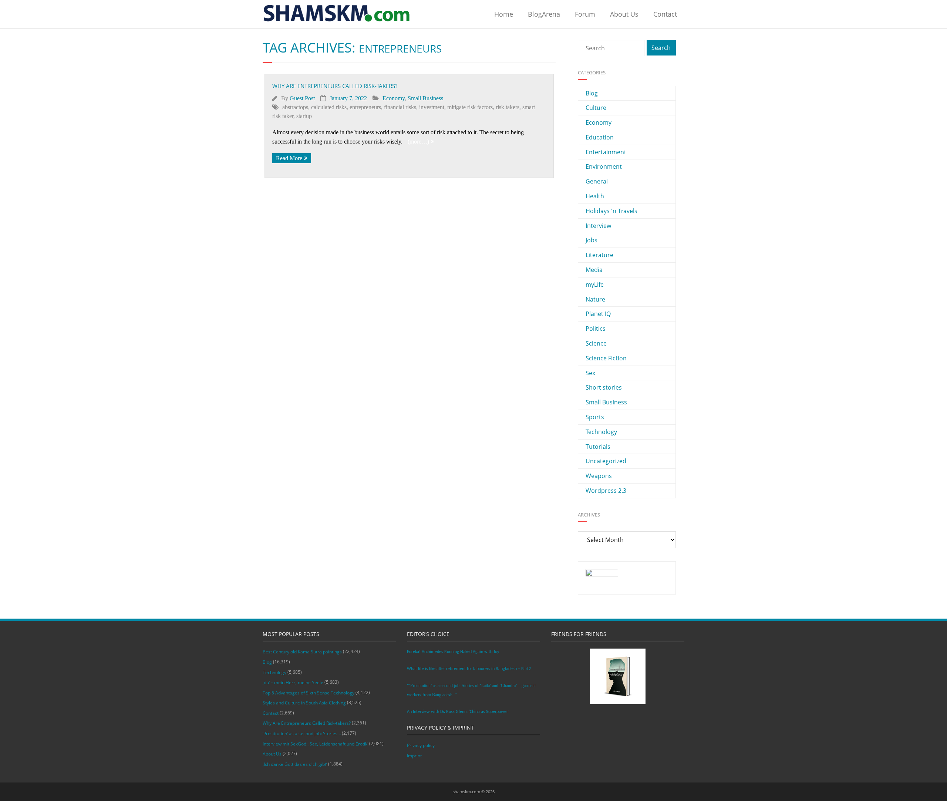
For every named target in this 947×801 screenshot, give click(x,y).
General (597, 181)
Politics (596, 328)
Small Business (425, 98)
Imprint (414, 756)
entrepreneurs (365, 107)
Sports (595, 417)
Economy (393, 98)
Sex (590, 373)
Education (600, 137)
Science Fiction (606, 358)
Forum (585, 14)
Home (503, 14)
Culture (596, 108)
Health (595, 196)
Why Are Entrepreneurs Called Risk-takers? (334, 86)
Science (596, 343)
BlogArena (544, 14)
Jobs (591, 240)
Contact (665, 14)
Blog (592, 93)
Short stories (604, 387)
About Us (624, 14)
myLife (595, 284)
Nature (595, 299)
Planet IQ (598, 314)
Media (594, 270)
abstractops (295, 107)
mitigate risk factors (470, 107)
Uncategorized (606, 461)
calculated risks (329, 107)
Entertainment (606, 152)
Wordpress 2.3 (606, 491)
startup (304, 116)
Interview (598, 226)
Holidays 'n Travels (611, 211)
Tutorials (598, 446)
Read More (289, 158)
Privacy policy (421, 745)
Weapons (599, 476)
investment (431, 107)
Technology (601, 432)
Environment (604, 166)
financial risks (400, 107)
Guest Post (302, 98)
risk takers (507, 107)
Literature (599, 255)
